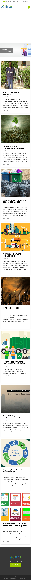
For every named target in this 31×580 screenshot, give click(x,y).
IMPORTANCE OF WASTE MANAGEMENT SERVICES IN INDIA (14, 363)
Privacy (15, 576)
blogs (9, 51)
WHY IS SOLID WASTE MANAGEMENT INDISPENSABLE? (12, 255)
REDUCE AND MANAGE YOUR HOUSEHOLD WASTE (15, 201)
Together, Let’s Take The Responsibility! (13, 471)
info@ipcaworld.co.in (23, 1)
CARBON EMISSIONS (11, 308)
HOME (3, 51)
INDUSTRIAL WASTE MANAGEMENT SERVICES (13, 147)
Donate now (15, 564)
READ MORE (6, 110)
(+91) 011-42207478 (10, 1)
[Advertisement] (15, 26)
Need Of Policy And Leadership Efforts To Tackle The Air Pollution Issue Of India (15, 417)
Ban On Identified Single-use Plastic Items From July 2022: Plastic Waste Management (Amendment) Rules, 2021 (15, 525)
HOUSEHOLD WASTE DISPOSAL (11, 93)
